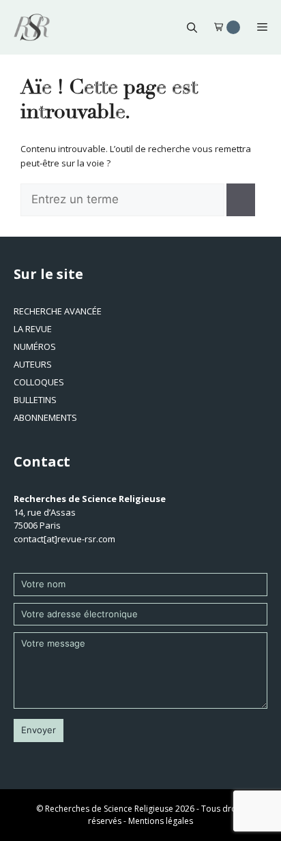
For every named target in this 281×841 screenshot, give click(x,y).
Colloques (39, 382)
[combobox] (122, 199)
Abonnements (45, 417)
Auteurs (33, 364)
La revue (33, 329)
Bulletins (35, 400)
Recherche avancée (58, 311)
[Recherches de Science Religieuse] (32, 27)
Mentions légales (160, 821)
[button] (192, 27)
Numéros (35, 346)
